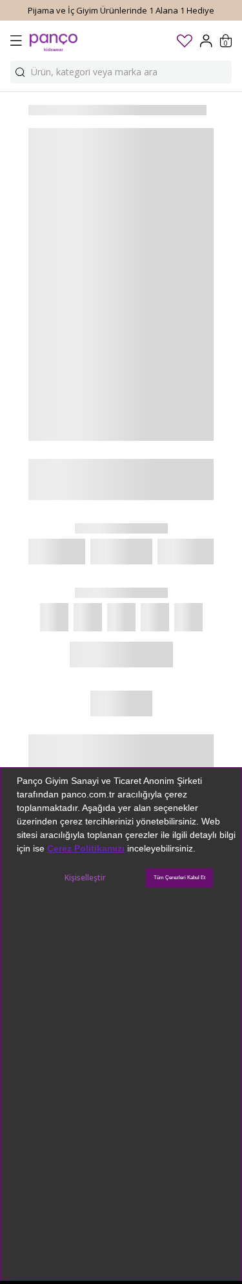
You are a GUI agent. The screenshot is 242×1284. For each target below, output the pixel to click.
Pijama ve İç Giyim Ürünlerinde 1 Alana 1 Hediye (121, 10)
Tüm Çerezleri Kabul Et (179, 877)
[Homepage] (53, 40)
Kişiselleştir (85, 877)
